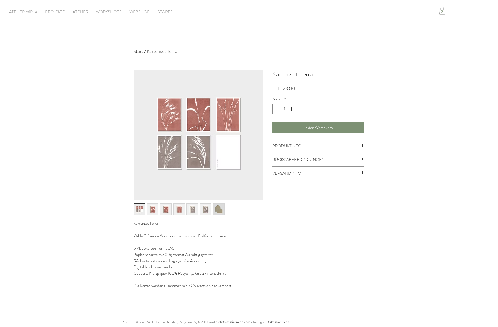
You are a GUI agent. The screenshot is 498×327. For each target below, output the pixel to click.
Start (138, 51)
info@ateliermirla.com (234, 321)
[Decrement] (276, 109)
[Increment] (291, 109)
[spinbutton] (284, 109)
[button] (442, 11)
